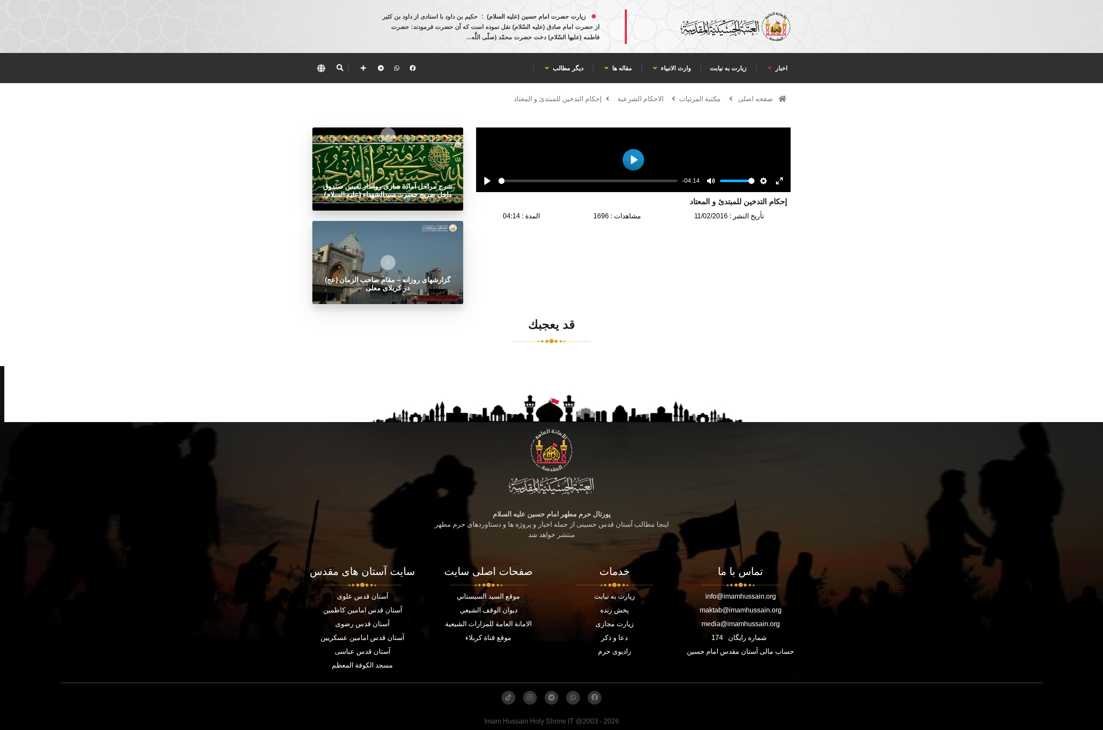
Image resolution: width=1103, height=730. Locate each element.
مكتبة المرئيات (700, 99)
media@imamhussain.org (740, 623)
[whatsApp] (397, 68)
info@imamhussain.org (740, 596)
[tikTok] (508, 698)
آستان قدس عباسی (362, 651)
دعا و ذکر (614, 637)
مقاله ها (621, 68)
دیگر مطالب (567, 68)
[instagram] (530, 698)
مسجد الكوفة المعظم (362, 665)
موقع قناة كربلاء (488, 637)
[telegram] (381, 68)
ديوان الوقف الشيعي (488, 610)
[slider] (588, 181)
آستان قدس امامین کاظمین (362, 610)
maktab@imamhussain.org (741, 610)
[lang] (321, 68)
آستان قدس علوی (362, 596)
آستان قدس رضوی (362, 623)
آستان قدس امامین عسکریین (362, 637)
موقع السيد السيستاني (488, 596)
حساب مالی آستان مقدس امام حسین (740, 651)
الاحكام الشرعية (640, 99)
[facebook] (412, 68)
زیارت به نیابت (728, 68)
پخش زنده (614, 610)
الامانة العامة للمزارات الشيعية (488, 623)
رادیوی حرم (614, 651)
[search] (339, 68)
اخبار (781, 68)
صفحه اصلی (755, 99)
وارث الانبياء (675, 68)
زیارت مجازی (614, 623)
